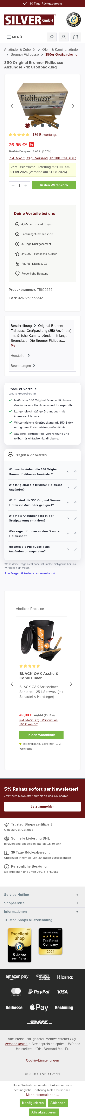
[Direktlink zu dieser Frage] (75, 472)
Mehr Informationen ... (42, 1095)
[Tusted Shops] (73, 19)
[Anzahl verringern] (13, 185)
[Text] (50, 945)
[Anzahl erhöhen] (26, 185)
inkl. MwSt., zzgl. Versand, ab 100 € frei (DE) (42, 158)
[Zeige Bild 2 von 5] (35, 125)
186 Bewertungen (46, 134)
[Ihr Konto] (63, 37)
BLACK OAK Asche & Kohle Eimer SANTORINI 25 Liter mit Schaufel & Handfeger (40, 676)
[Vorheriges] (12, 106)
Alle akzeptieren (43, 1112)
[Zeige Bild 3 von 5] (42, 125)
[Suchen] (51, 37)
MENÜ (16, 37)
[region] (42, 106)
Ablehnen (58, 1103)
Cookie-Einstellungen (42, 1060)
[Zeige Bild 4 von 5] (50, 125)
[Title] (19, 945)
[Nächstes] (73, 106)
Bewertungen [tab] (21, 366)
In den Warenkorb (54, 185)
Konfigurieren (33, 1103)
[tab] (41, 335)
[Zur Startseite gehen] (30, 19)
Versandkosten (16, 1044)
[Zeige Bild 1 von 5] (27, 125)
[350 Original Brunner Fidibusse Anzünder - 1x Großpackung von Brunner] (42, 106)
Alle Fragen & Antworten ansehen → (30, 573)
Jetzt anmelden (42, 806)
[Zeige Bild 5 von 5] (57, 125)
